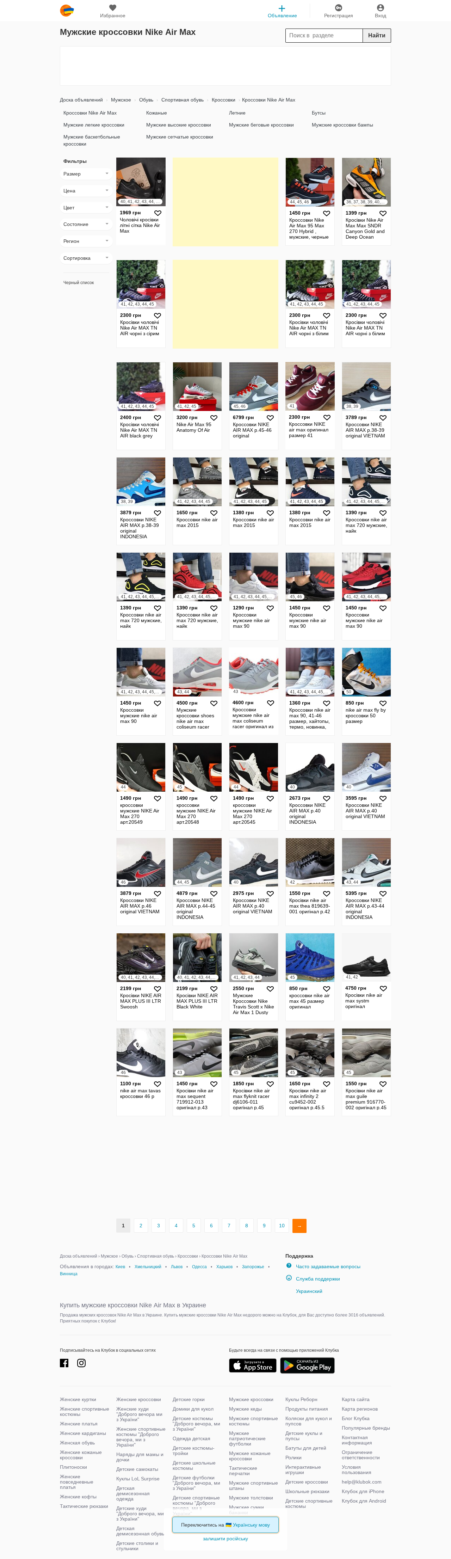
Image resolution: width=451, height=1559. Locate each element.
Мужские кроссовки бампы (342, 125)
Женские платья (79, 1423)
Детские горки (189, 1399)
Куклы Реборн (301, 1399)
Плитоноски (73, 1467)
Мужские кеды (245, 1409)
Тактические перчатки (243, 1470)
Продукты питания (306, 1409)
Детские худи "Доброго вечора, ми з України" (140, 1513)
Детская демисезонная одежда (133, 1493)
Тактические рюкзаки (84, 1506)
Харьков (224, 1266)
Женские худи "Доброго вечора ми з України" (139, 1414)
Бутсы (319, 113)
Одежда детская (191, 1438)
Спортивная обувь (182, 100)
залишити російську (225, 1538)
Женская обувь (77, 1443)
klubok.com (67, 11)
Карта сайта (356, 1399)
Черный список (78, 282)
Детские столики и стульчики (137, 1545)
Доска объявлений (81, 100)
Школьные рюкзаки (307, 1491)
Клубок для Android (364, 1501)
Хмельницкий (148, 1266)
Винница (69, 1273)
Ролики (293, 1457)
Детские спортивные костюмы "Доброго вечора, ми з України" (196, 1505)
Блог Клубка (356, 1418)
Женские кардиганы (83, 1433)
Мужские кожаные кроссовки (250, 1455)
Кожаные (156, 113)
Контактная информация (357, 1440)
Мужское (120, 100)
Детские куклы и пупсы (303, 1435)
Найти (376, 35)
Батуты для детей (305, 1448)
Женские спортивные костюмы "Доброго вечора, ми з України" (141, 1437)
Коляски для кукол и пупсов (308, 1421)
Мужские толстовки (251, 1497)
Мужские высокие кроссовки (178, 125)
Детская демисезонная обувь (140, 1531)
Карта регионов (360, 1409)
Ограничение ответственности (361, 1454)
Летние (237, 113)
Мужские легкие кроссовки (93, 125)
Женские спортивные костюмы (84, 1411)
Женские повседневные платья (76, 1482)
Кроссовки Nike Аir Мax (90, 113)
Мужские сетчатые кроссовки (179, 137)
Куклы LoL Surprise (138, 1478)
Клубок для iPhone (363, 1491)
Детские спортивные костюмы (309, 1503)
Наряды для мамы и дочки (139, 1456)
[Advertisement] (225, 66)
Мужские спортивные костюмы (253, 1421)
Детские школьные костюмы (194, 1465)
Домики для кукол (193, 1409)
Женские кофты (78, 1496)
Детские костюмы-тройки (194, 1450)
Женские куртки (78, 1399)
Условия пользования (356, 1469)
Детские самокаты (137, 1469)
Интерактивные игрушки (303, 1469)
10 (282, 1225)
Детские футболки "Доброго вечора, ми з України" (196, 1483)
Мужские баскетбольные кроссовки (91, 140)
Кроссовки (222, 100)
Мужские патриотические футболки (247, 1438)
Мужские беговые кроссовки (261, 125)
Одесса (199, 1266)
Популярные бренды (366, 1428)
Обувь (145, 100)
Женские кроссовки (138, 1399)
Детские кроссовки (306, 1482)
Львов (177, 1266)
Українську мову (251, 1525)
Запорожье (253, 1266)
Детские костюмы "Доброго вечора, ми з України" (196, 1424)
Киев (120, 1266)
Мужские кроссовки (251, 1399)
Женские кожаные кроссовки (81, 1454)
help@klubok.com (362, 1482)
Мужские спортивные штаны (253, 1485)
